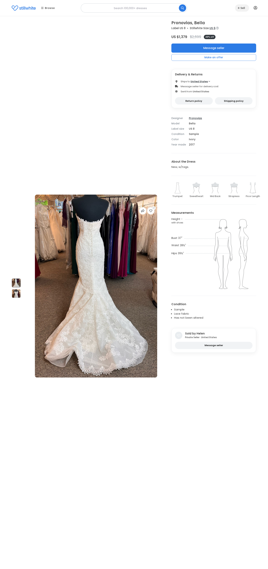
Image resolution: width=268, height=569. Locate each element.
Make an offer (213, 57)
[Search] (182, 8)
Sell (242, 8)
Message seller (213, 48)
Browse (50, 8)
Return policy (193, 101)
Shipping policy (234, 101)
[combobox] (134, 8)
